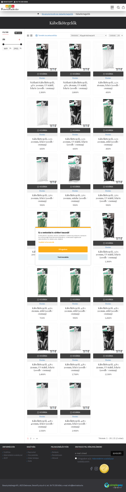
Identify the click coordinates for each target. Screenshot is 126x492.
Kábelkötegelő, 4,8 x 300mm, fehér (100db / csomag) (75, 367)
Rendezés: (74, 35)
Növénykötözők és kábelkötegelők (57, 14)
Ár (3, 39)
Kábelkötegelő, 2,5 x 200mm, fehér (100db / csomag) (42, 142)
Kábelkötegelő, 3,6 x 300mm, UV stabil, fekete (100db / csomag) (108, 254)
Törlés (19, 33)
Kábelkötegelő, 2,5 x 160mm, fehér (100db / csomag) (108, 85)
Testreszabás (63, 257)
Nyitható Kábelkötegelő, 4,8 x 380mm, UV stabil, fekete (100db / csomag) (75, 85)
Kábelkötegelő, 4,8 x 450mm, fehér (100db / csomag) (75, 424)
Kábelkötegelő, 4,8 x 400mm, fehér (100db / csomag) (42, 424)
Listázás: (113, 35)
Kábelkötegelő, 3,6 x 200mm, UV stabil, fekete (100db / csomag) (108, 198)
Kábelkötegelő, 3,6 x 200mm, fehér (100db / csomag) (42, 198)
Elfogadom (63, 249)
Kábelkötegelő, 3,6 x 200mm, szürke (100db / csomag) (75, 198)
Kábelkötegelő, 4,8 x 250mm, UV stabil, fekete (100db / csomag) (42, 367)
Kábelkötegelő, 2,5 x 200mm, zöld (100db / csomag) (108, 142)
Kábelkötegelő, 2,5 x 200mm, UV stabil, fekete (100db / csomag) (75, 142)
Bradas (42, 78)
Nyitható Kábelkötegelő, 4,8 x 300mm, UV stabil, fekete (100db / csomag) (42, 85)
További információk (46, 242)
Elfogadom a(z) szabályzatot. (96, 460)
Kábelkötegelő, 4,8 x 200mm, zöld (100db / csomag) (75, 311)
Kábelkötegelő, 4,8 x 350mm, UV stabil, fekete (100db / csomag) (108, 367)
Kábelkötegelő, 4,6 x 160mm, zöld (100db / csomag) (42, 311)
